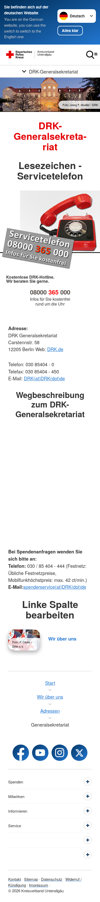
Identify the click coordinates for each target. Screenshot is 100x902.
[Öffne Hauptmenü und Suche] (92, 55)
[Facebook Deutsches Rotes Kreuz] (21, 752)
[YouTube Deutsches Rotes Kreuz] (40, 752)
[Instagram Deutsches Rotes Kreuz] (60, 752)
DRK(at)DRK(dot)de (44, 378)
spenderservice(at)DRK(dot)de (54, 586)
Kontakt (14, 879)
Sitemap (31, 879)
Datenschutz (51, 879)
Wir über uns (62, 638)
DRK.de (55, 349)
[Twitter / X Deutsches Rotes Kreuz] (79, 752)
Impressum (38, 885)
